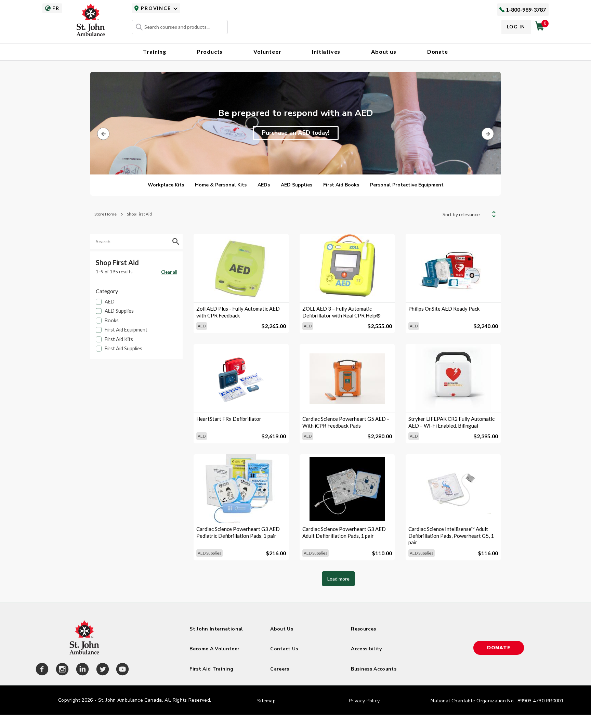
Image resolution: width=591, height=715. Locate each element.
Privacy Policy (364, 701)
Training (154, 51)
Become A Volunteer (214, 649)
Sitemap (266, 701)
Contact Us (284, 649)
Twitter (101, 670)
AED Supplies (296, 185)
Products (210, 51)
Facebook (41, 670)
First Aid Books (341, 185)
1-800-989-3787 (526, 9)
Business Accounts (373, 669)
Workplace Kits (166, 185)
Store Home (105, 214)
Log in (516, 26)
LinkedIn (81, 670)
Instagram (61, 670)
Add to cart (241, 291)
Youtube (121, 670)
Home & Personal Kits (221, 185)
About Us (281, 629)
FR (55, 8)
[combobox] (180, 27)
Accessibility (366, 649)
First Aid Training (211, 669)
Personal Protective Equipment (407, 185)
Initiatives (326, 51)
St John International (216, 629)
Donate (437, 51)
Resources (363, 629)
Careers (279, 669)
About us (383, 51)
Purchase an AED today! (295, 133)
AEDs (264, 185)
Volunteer (267, 51)
